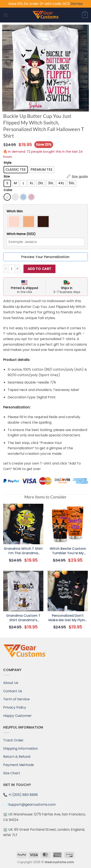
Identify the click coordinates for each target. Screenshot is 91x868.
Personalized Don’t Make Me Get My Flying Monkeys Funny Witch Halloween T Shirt (67, 618)
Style (7, 162)
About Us (10, 682)
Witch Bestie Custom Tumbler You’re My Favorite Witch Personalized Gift (68, 551)
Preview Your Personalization (45, 257)
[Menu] (5, 15)
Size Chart (11, 773)
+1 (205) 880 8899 (23, 794)
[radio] (15, 169)
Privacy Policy (14, 707)
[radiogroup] (45, 221)
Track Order (13, 740)
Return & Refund (16, 756)
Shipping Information (20, 748)
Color (8, 190)
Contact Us (12, 691)
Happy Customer (17, 715)
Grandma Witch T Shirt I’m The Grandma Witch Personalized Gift (23, 551)
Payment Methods (18, 764)
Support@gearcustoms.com (32, 804)
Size (7, 176)
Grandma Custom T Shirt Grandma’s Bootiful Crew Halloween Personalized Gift (23, 618)
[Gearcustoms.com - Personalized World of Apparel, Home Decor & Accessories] (45, 15)
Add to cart (39, 269)
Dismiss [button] (76, 3)
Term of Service (16, 699)
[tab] (45, 211)
